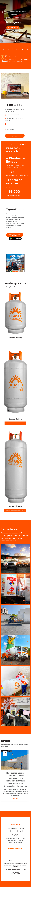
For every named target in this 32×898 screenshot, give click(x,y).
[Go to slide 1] (13, 41)
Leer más (15, 798)
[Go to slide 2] (15, 41)
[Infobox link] (17, 162)
